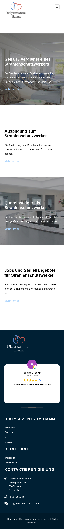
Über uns (8, 432)
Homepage (9, 427)
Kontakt (8, 442)
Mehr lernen (12, 89)
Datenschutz (10, 462)
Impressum (10, 457)
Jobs (6, 437)
